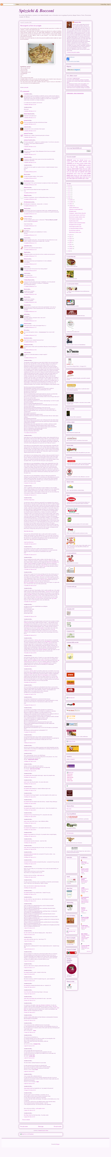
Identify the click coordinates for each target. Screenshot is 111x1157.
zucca (76, 178)
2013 (69, 190)
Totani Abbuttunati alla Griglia (84, 919)
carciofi (72, 161)
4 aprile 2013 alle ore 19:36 (29, 1045)
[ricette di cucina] (71, 767)
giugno (70, 238)
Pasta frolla (69, 779)
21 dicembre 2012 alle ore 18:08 (30, 569)
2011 (69, 194)
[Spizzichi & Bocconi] (68, 60)
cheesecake (85, 161)
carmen (25, 127)
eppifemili (26, 245)
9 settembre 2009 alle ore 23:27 (30, 154)
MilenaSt (26, 187)
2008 (69, 251)
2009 (69, 198)
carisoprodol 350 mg (28, 814)
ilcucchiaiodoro (27, 181)
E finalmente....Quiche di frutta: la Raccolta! (77, 213)
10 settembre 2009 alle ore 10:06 (30, 184)
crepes (78, 163)
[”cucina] (67, 786)
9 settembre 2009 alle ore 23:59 (30, 162)
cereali (80, 161)
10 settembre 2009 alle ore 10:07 (30, 192)
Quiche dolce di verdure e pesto (75, 232)
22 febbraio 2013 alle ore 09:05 (30, 803)
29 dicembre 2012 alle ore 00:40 (30, 652)
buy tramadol (26, 892)
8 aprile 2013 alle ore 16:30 (29, 1083)
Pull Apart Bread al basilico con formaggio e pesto (84, 890)
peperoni (82, 171)
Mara (25, 289)
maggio (70, 240)
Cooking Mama (27, 280)
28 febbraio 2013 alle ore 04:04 (30, 887)
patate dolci (77, 171)
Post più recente (24, 1126)
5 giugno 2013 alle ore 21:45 (29, 1110)
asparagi (74, 160)
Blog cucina (69, 808)
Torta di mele (70, 774)
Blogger (57, 1144)
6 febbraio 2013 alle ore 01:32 (30, 750)
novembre (71, 201)
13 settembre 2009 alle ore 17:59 (30, 357)
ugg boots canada (39, 575)
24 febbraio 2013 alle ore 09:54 (30, 829)
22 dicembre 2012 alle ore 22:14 (30, 635)
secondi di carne (87, 175)
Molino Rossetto (83, 169)
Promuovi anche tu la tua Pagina (73, 61)
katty (25, 266)
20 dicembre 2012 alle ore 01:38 (30, 554)
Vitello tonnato (70, 777)
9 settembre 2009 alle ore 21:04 (30, 104)
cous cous (74, 163)
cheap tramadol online (28, 1088)
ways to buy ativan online (29, 992)
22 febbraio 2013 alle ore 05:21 (30, 796)
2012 (69, 192)
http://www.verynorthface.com (53, 562)
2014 (69, 188)
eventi (70, 165)
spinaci (81, 177)
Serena (25, 305)
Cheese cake (70, 780)
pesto (86, 171)
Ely (24, 330)
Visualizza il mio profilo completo (73, 52)
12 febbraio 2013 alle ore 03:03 (30, 770)
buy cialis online (27, 899)
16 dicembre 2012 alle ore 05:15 (30, 544)
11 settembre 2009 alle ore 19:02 (30, 349)
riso (79, 175)
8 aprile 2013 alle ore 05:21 (29, 1071)
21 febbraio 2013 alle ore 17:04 (30, 790)
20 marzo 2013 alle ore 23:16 (29, 1000)
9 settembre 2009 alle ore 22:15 (30, 124)
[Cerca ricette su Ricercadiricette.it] (71, 741)
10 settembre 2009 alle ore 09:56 (30, 178)
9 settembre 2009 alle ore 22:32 (30, 137)
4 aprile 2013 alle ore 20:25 (29, 1058)
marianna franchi (27, 140)
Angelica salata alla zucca (74, 207)
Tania (25, 252)
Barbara (25, 259)
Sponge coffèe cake (85, 863)
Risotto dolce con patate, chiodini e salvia (77, 217)
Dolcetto (25, 323)
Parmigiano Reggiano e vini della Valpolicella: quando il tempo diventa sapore (85, 937)
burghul (89, 160)
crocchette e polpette (83, 163)
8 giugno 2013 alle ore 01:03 (29, 1116)
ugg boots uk (48, 591)
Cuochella (26, 94)
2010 (69, 196)
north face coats (43, 579)
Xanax (34, 1030)
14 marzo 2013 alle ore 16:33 (29, 993)
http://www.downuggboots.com (44, 675)
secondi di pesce (71, 177)
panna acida (85, 170)
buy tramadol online (28, 775)
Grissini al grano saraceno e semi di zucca (77, 215)
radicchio (75, 175)
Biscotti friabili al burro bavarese (84, 881)
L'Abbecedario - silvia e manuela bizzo (75, 93)
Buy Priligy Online (27, 1115)
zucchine (80, 178)
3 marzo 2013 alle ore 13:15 (29, 941)
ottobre (70, 203)
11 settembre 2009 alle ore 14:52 (30, 320)
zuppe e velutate (85, 178)
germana (26, 120)
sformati (77, 177)
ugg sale (45, 566)
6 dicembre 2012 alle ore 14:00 (30, 483)
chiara (25, 228)
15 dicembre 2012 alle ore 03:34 (30, 495)
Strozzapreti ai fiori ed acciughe (75, 224)
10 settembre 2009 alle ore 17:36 (30, 256)
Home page (40, 1126)
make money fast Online (35, 768)
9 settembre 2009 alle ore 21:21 (30, 117)
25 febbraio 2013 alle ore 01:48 (30, 842)
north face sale (26, 622)
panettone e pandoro (78, 170)
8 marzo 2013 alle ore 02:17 (29, 961)
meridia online (32, 1056)
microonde (75, 169)
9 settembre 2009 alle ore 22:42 (30, 146)
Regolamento (35, 221)
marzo (70, 244)
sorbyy (25, 352)
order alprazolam (27, 840)
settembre (71, 205)
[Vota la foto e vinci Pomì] (71, 932)
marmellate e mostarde (85, 167)
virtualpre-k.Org (36, 1044)
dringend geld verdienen (33, 759)
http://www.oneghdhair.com (33, 660)
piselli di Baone (77, 173)
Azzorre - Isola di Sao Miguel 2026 (85, 927)
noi (71, 170)
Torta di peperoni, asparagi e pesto (75, 218)
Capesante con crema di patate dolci (76, 209)
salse (81, 175)
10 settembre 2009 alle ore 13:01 (30, 225)
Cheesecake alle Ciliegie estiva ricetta (85, 947)
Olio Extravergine (70, 833)
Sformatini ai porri (72, 211)
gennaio (70, 248)
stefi (25, 314)
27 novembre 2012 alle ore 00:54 (30, 432)
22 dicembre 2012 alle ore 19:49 (30, 616)
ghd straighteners (47, 641)
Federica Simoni (27, 113)
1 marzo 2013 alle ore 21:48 (29, 928)
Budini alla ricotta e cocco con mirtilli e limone (85, 871)
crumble (89, 163)
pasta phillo (71, 171)
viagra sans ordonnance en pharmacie (43, 1005)
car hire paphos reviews (40, 1108)
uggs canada (54, 598)
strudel (84, 177)
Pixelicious (83, 908)
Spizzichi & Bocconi (36, 10)
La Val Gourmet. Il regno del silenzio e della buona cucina (85, 901)
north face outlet (37, 640)
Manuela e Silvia (77, 22)
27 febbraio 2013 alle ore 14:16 (30, 863)
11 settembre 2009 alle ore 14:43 (30, 311)
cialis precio (55, 1006)
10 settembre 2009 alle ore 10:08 (30, 199)
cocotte (89, 161)
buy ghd (49, 578)
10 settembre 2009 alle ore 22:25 (30, 264)
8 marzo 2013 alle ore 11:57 (29, 967)
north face (30, 563)
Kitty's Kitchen (84, 934)
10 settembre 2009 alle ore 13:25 (30, 235)
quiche (71, 175)
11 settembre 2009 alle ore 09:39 (30, 270)
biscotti (81, 160)
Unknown (26, 216)
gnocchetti (88, 165)
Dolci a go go (84, 862)
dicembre (71, 199)
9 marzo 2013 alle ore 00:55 (29, 974)
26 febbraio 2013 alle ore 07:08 (30, 849)
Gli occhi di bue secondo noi (74, 230)
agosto (70, 234)
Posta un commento (26, 1119)
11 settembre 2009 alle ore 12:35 (30, 286)
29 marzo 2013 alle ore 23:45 (29, 1020)
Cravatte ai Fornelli (85, 945)
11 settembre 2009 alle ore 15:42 (30, 335)
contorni (69, 163)
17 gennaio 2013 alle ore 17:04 (30, 694)
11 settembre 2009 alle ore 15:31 (30, 327)
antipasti (69, 160)
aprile (70, 242)
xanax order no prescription (29, 998)
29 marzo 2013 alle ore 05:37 (29, 1012)
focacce (74, 165)
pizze (82, 173)
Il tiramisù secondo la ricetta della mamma (77, 222)
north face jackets (39, 597)
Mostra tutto (89, 951)
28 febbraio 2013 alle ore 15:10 (30, 894)
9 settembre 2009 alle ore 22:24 (30, 130)
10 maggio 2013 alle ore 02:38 (30, 1090)
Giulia (25, 149)
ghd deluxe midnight (42, 649)
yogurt (73, 178)
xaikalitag (30, 1017)
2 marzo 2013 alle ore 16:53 (29, 934)
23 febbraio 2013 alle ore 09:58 (30, 816)
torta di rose (88, 177)
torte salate (69, 178)
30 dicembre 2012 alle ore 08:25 (30, 682)
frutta (80, 165)
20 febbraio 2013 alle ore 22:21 (30, 783)
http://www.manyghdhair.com (44, 663)
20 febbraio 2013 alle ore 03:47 (30, 777)
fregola (77, 165)
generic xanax (26, 782)
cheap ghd (43, 564)
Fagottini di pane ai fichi (73, 220)
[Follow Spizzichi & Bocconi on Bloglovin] (74, 70)
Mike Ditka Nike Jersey (28, 531)
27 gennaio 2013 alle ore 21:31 (30, 705)
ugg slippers (29, 594)
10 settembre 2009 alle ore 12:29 (30, 213)
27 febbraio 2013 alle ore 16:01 (30, 877)
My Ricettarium (27, 202)
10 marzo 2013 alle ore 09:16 (29, 987)
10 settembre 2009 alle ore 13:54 (30, 243)
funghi (83, 165)
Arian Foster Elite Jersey (28, 542)
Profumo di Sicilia (85, 917)
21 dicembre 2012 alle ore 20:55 (30, 585)
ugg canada (30, 673)
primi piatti (26, 87)
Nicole (25, 208)
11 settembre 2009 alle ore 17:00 (30, 341)
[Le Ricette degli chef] (71, 697)
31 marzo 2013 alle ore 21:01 (29, 1032)
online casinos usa (40, 875)
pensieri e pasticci (84, 869)
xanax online (26, 847)
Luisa (25, 238)
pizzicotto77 (26, 133)
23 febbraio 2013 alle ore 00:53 (30, 810)
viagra (37, 1081)
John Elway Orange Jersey (29, 499)
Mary (25, 174)
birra (78, 160)
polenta (85, 173)
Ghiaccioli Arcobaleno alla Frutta (84, 910)
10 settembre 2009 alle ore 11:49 (30, 205)
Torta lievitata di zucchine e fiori (75, 226)
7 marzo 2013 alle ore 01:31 (29, 949)
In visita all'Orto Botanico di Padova (76, 228)
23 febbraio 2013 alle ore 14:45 (30, 823)
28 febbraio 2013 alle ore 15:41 (30, 901)
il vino (75, 167)
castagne (76, 161)
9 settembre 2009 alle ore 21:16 (30, 111)
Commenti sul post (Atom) (43, 1130)
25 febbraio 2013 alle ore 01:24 (30, 836)
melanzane (69, 169)
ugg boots (27, 626)
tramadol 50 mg (27, 834)
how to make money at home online (39, 886)
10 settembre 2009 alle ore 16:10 (30, 249)
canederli (68, 161)
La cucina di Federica (83, 879)
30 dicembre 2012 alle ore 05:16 (30, 666)
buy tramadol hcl (27, 795)
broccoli (85, 160)
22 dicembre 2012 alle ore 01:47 (30, 601)
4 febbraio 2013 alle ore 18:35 (30, 742)
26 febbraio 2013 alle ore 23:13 (30, 857)
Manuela (26, 157)
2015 (69, 186)
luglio (70, 236)
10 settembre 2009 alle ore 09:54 (30, 171)
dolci (68, 165)
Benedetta (26, 338)
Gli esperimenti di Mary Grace (85, 898)
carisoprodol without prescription (30, 854)
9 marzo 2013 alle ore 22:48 (29, 980)
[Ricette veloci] (70, 772)
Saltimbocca (69, 775)
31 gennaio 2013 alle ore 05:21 (30, 732)
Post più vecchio (57, 1126)
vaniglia (83, 887)
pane (73, 170)
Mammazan (26, 344)
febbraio (71, 246)
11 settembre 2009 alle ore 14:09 (30, 294)
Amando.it (73, 759)
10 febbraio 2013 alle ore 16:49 (30, 761)
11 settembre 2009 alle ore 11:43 (30, 277)
